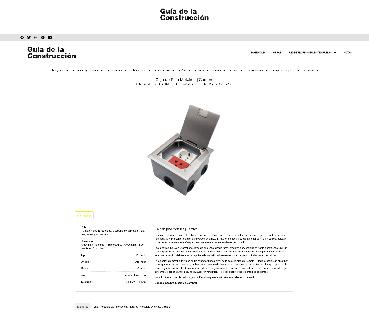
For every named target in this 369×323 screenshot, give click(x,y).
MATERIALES (258, 52)
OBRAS (277, 52)
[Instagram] (35, 37)
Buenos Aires (114, 244)
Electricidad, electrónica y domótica (118, 230)
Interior (217, 70)
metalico (133, 306)
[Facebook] (22, 37)
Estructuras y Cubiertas (86, 70)
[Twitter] (29, 37)
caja (96, 306)
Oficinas (155, 306)
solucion (166, 306)
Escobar (99, 248)
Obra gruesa (57, 70)
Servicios (309, 70)
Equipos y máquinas (284, 70)
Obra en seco (138, 70)
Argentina (86, 244)
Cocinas (199, 70)
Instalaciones (115, 70)
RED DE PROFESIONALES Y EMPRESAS (310, 52)
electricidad (106, 306)
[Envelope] (49, 37)
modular (144, 306)
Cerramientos (162, 70)
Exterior (234, 70)
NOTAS (348, 52)
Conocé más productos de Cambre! (176, 282)
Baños (182, 70)
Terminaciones (255, 70)
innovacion (121, 306)
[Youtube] (42, 37)
